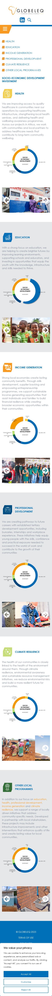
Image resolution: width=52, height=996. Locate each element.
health (6, 802)
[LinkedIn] (22, 19)
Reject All (26, 989)
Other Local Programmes (23, 70)
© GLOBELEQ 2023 (26, 931)
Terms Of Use (26, 937)
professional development (26, 802)
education (40, 799)
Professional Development (23, 58)
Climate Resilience (17, 64)
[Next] (45, 200)
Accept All (26, 974)
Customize (26, 982)
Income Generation (19, 52)
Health (10, 41)
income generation (13, 806)
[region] (26, 969)
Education (13, 47)
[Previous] (6, 200)
